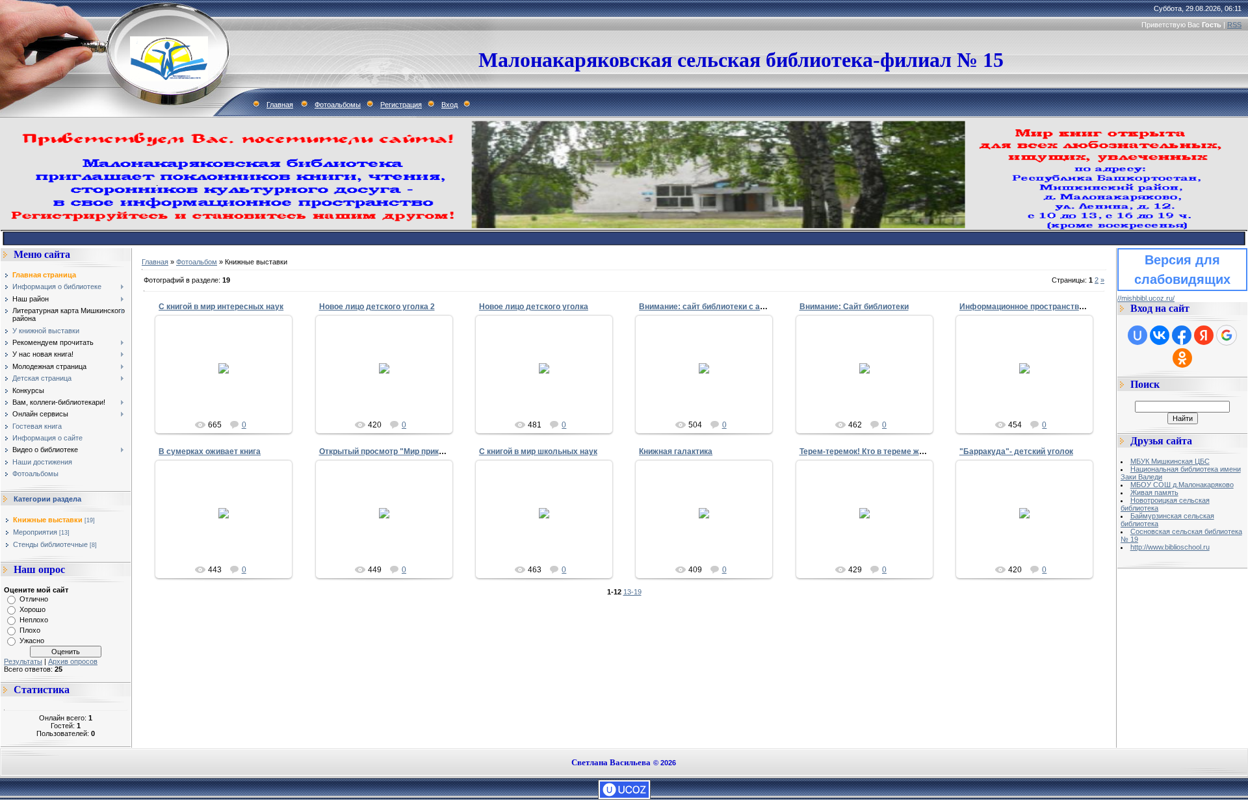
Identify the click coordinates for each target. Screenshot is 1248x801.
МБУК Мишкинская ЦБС (1170, 461)
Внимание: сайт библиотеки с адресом (714, 306)
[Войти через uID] (1137, 335)
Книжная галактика (675, 451)
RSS (1234, 25)
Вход (449, 104)
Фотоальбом (196, 262)
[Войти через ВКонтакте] (1159, 335)
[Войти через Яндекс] (1204, 335)
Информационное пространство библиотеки (1044, 306)
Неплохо (34, 620)
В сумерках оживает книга (210, 451)
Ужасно (32, 640)
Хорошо (33, 609)
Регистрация (401, 104)
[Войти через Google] (1226, 335)
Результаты (23, 661)
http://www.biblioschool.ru (1170, 547)
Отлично (34, 599)
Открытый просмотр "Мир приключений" (398, 451)
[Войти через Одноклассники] (1182, 358)
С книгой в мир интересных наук (221, 306)
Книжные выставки (48, 520)
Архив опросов (73, 661)
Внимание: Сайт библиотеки (854, 306)
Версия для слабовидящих (1182, 269)
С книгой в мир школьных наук (538, 451)
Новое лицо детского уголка (533, 306)
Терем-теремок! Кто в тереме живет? (870, 451)
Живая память (1154, 492)
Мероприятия (35, 532)
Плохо (30, 630)
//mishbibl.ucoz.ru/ (1146, 298)
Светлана (229, 387)
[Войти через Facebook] (1181, 335)
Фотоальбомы (338, 104)
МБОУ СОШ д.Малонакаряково (1182, 485)
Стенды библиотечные (50, 544)
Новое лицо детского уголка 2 (377, 306)
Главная (279, 104)
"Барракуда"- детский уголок (1016, 451)
